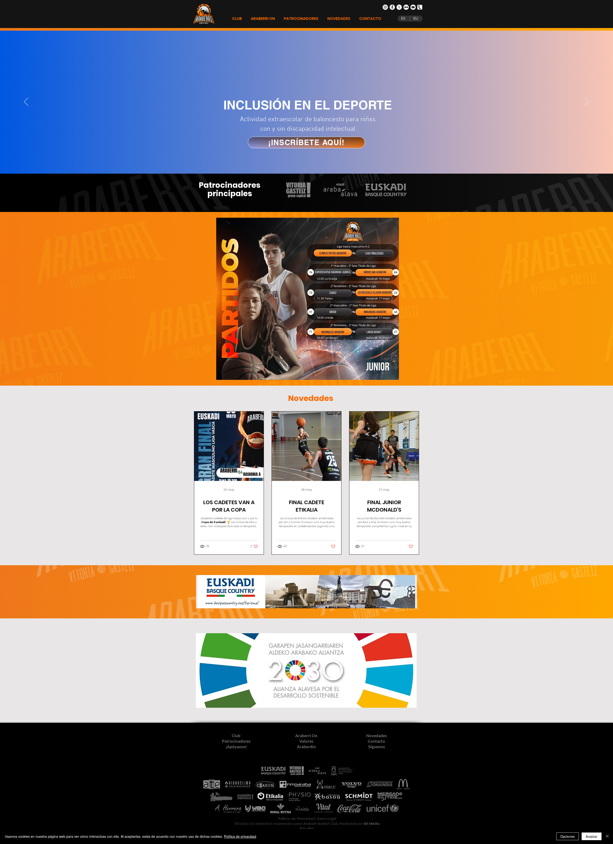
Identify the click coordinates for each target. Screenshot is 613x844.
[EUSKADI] (290, 600)
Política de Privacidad (296, 818)
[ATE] (323, 601)
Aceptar (591, 836)
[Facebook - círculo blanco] (392, 7)
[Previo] (26, 102)
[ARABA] (312, 601)
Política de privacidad (240, 836)
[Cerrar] (607, 836)
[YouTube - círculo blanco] (413, 7)
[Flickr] (406, 7)
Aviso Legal (326, 818)
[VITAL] (296, 601)
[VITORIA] (307, 601)
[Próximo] (587, 102)
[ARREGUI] (318, 601)
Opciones (567, 836)
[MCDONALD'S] (301, 601)
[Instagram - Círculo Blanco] (385, 7)
